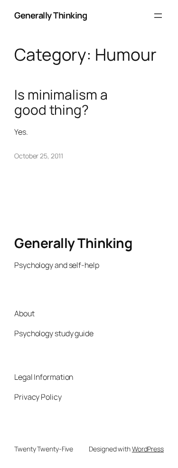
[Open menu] (158, 15)
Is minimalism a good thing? (61, 102)
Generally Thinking (50, 15)
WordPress (148, 448)
